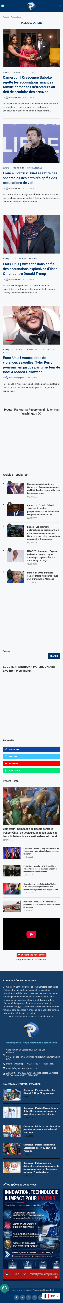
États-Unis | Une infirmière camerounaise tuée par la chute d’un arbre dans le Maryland (42, 575)
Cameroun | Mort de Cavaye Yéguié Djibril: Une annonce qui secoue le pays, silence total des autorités (40, 1111)
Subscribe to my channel (33, 954)
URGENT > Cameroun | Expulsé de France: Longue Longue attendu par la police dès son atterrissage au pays (42, 556)
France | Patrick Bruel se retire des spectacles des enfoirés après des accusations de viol (30, 178)
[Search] (60, 6)
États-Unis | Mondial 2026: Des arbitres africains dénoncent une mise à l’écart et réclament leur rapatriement (40, 869)
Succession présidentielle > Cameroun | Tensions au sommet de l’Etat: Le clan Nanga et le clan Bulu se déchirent (43, 489)
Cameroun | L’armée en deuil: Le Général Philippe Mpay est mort (39, 1092)
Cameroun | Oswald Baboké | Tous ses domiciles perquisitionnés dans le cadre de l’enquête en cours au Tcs (43, 510)
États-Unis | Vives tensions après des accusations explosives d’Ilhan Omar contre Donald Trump (30, 269)
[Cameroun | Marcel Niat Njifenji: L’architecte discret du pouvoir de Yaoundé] (12, 1149)
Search (6, 651)
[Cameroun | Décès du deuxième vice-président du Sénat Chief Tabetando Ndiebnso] (12, 1131)
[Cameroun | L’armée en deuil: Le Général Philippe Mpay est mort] (12, 1095)
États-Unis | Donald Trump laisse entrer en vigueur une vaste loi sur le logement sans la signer (41, 851)
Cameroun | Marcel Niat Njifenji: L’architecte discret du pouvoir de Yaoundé (39, 1147)
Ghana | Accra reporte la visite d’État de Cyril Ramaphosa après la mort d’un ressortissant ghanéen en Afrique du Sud (40, 886)
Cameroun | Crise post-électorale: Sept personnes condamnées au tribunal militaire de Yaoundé (41, 904)
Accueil (6, 17)
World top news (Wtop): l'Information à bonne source (31, 1042)
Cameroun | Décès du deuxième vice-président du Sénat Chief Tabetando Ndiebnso (41, 1129)
